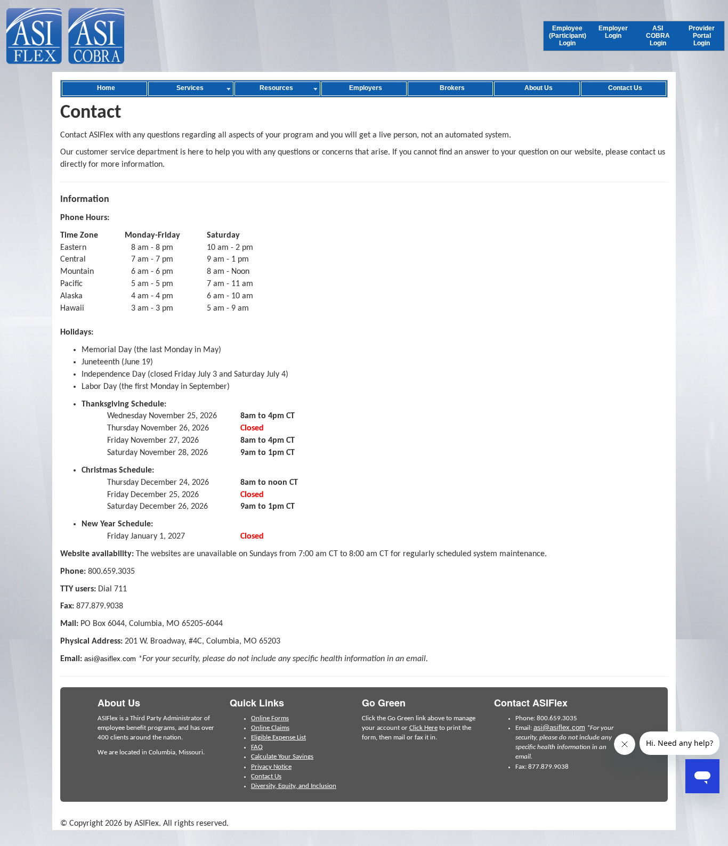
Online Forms (270, 718)
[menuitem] (567, 36)
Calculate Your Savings (282, 756)
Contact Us (266, 776)
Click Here (423, 728)
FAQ (257, 747)
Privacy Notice (271, 766)
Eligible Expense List (278, 737)
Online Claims (270, 728)
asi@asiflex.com (110, 659)
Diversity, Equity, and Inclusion (293, 786)
